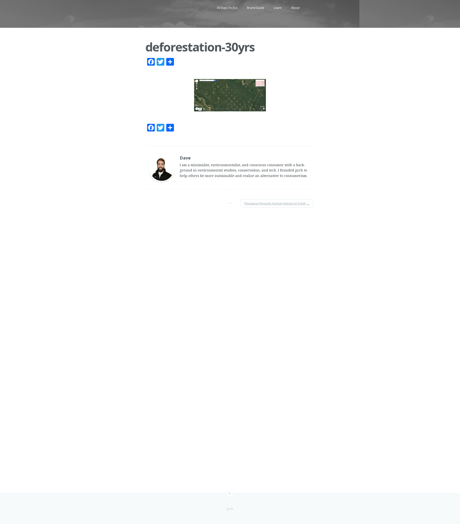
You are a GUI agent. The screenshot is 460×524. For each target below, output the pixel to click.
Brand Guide (255, 8)
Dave (185, 158)
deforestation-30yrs (200, 47)
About (295, 8)
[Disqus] (230, 277)
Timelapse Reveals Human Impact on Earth (277, 203)
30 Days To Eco (227, 8)
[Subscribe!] (230, 493)
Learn (278, 8)
